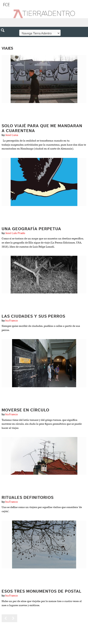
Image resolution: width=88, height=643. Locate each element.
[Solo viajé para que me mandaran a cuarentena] (44, 79)
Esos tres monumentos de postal (41, 591)
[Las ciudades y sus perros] (44, 274)
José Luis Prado (15, 233)
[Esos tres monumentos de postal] (44, 544)
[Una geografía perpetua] (44, 181)
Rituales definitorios (28, 498)
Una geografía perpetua (31, 229)
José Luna (11, 135)
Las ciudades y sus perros (33, 316)
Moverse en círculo (25, 410)
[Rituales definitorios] (44, 455)
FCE (6, 4)
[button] (4, 39)
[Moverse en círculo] (44, 363)
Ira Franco (11, 320)
